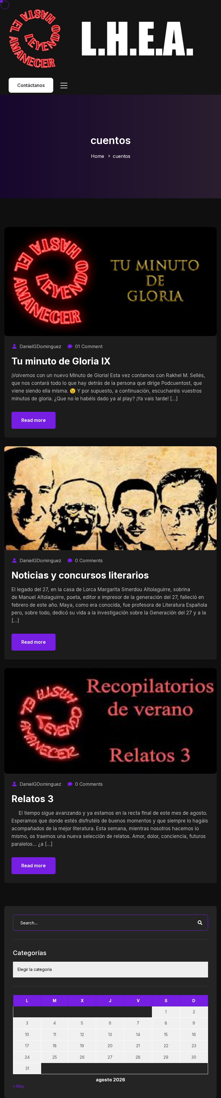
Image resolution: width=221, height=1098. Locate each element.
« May (18, 1086)
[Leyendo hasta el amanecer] (103, 38)
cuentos (121, 156)
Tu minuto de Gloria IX (61, 361)
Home (97, 156)
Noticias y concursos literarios (80, 575)
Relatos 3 (33, 798)
